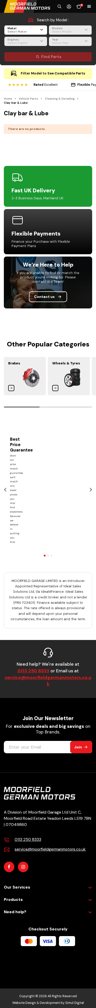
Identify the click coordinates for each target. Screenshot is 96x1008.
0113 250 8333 (33, 671)
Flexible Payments (36, 233)
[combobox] (25, 30)
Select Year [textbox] (60, 43)
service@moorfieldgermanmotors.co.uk (48, 681)
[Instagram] (23, 867)
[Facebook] (9, 867)
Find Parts (51, 56)
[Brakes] (25, 376)
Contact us (44, 296)
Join (78, 747)
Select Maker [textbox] (17, 31)
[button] (59, 6)
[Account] (69, 6)
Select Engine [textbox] (17, 43)
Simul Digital (74, 1003)
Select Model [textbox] (61, 31)
